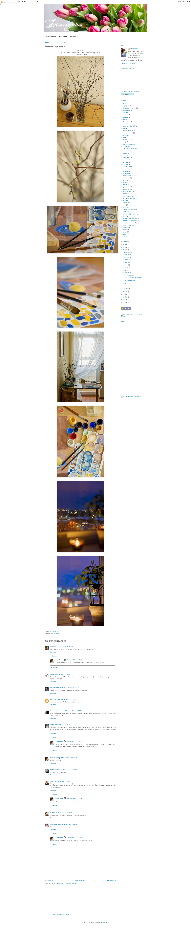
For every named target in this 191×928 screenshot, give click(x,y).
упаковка (125, 227)
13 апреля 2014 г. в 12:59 (64, 812)
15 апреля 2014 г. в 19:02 (74, 837)
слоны (125, 207)
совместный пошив (129, 209)
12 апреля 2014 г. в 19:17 (62, 724)
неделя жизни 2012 (129, 175)
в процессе (126, 106)
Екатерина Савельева (57, 687)
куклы (124, 160)
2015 (124, 247)
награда (125, 171)
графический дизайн (129, 126)
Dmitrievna (53, 646)
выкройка (125, 112)
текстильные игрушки (129, 221)
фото (58, 633)
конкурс (125, 153)
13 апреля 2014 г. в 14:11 (74, 798)
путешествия (127, 191)
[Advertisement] (127, 359)
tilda (124, 236)
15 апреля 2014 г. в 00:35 (70, 824)
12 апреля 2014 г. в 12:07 (68, 699)
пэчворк (125, 193)
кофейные (126, 157)
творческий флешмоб (129, 214)
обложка (125, 180)
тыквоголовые (127, 225)
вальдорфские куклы (129, 108)
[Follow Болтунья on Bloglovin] (127, 95)
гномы (124, 124)
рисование (126, 200)
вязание (125, 119)
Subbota (52, 812)
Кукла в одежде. (129, 275)
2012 (124, 294)
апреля (126, 272)
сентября (127, 260)
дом (124, 137)
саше (124, 205)
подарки (125, 182)
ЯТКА (52, 674)
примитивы (126, 187)
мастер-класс (127, 166)
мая (125, 270)
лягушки (125, 162)
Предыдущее (111, 880)
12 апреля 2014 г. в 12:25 (73, 711)
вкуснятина (126, 110)
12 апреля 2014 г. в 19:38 (69, 758)
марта (126, 283)
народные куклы (128, 173)
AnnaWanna (59, 660)
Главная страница (50, 36)
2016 (124, 244)
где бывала (126, 121)
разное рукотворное (129, 196)
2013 (124, 292)
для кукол (126, 135)
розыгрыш (126, 203)
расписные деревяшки (130, 198)
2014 (124, 250)
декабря (127, 252)
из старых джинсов (129, 144)
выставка (125, 115)
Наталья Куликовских (57, 711)
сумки (124, 211)
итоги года (126, 146)
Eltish (52, 724)
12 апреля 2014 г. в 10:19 (73, 687)
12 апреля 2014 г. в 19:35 (74, 660)
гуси (124, 128)
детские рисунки (128, 133)
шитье (125, 232)
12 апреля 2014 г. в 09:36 (62, 674)
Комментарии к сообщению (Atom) (66, 883)
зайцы (125, 142)
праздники (126, 185)
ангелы (125, 103)
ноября (126, 254)
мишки (125, 169)
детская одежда (128, 130)
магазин (125, 164)
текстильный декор (129, 223)
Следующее (49, 880)
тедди (124, 216)
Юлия (52, 781)
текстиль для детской (129, 218)
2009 (124, 302)
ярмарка (125, 234)
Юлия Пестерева (55, 824)
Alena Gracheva (55, 769)
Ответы (54, 656)
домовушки (126, 139)
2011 (124, 297)
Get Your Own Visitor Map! (61, 914)
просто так (54, 633)
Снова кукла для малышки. (132, 277)
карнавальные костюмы (130, 148)
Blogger (104, 922)
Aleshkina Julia (55, 699)
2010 (124, 299)
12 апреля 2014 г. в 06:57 (65, 646)
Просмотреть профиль (128, 63)
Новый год (126, 178)
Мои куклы (73, 36)
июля (126, 265)
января (126, 288)
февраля (127, 286)
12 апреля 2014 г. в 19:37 (74, 741)
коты (124, 155)
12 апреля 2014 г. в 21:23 (62, 781)
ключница (126, 151)
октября (127, 257)
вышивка (125, 117)
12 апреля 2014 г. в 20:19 (69, 769)
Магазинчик (63, 36)
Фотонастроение (129, 280)
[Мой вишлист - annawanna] (126, 309)
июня (126, 267)
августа (126, 262)
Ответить (53, 652)
